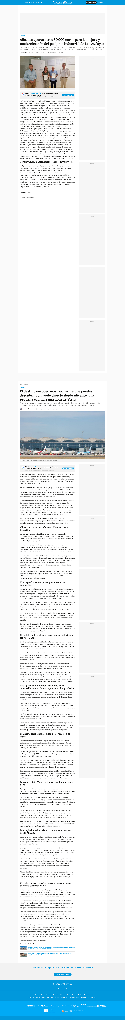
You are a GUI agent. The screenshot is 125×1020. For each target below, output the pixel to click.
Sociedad (22, 387)
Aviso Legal (50, 997)
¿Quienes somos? (40, 997)
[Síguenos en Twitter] (32, 2)
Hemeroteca (87, 994)
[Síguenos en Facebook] (29, 2)
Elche (42, 994)
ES (41, 2)
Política (80, 994)
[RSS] (36, 2)
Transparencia (92, 997)
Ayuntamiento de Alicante (28, 197)
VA (38, 2)
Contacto (31, 997)
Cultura (61, 994)
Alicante (22, 35)
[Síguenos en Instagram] (34, 2)
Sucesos (74, 994)
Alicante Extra (23, 52)
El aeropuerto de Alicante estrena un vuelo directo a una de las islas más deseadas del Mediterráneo (50, 954)
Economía (55, 994)
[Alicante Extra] (62, 986)
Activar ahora (67, 95)
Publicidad (83, 997)
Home (21, 8)
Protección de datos (60, 997)
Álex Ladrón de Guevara (29, 409)
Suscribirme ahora (62, 974)
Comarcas (48, 994)
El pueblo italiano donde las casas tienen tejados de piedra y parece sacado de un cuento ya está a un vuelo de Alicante (51, 947)
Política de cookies (74, 997)
